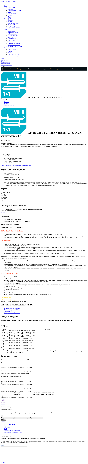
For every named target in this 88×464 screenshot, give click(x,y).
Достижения (11, 26)
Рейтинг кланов (12, 34)
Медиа (9, 52)
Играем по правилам (14, 27)
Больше (3, 201)
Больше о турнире (6, 165)
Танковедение (12, 13)
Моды (9, 17)
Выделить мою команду (7, 417)
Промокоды (11, 15)
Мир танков (8, 1)
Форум (10, 51)
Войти (73, 69)
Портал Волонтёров (13, 54)
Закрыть (3, 462)
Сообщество (7, 48)
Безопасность (11, 24)
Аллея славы (11, 40)
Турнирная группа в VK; (11, 309)
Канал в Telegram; (9, 311)
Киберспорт (7, 41)
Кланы (6, 29)
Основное (10, 21)
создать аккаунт (82, 69)
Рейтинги (10, 12)
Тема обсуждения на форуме (12, 308)
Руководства (7, 18)
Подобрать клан (12, 38)
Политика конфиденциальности (13, 432)
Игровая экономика (13, 23)
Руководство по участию (15, 46)
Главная (6, 102)
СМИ (5, 429)
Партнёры (7, 427)
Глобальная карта (13, 32)
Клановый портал (13, 35)
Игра (5, 6)
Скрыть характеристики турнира (21, 165)
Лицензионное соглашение (12, 430)
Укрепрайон (11, 31)
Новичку (10, 20)
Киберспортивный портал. (12, 313)
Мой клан (10, 37)
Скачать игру (11, 7)
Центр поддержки (9, 424)
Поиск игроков (12, 49)
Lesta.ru (14, 1)
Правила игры (8, 426)
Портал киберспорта (14, 45)
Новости (10, 9)
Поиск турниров (9, 105)
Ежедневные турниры (14, 43)
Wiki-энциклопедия (13, 56)
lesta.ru (3, 421)
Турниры (6, 103)
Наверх (3, 419)
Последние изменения (14, 10)
